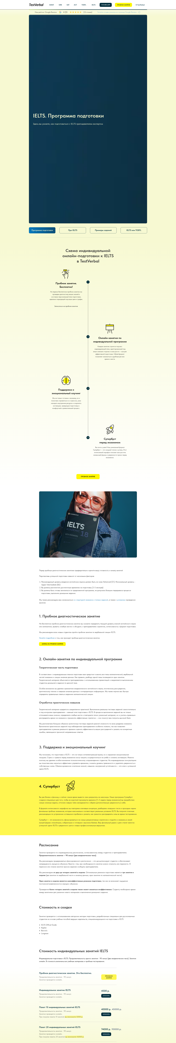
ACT (75, 5)
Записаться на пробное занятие (66, 306)
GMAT (51, 5)
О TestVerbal (140, 5)
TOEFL (84, 5)
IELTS (93, 5)
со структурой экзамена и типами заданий (91, 600)
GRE (60, 5)
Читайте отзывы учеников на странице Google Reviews (117, 12)
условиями (121, 600)
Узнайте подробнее (47, 638)
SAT (68, 5)
